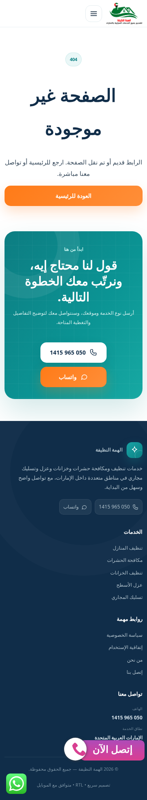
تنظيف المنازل (128, 547)
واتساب (71, 506)
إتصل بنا (135, 671)
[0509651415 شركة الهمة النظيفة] (124, 13)
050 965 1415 (114, 506)
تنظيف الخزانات (126, 572)
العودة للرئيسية (73, 195)
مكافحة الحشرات (125, 560)
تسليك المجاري (127, 597)
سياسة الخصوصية (125, 634)
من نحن (135, 659)
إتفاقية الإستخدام (126, 647)
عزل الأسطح (129, 584)
